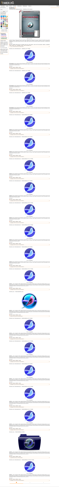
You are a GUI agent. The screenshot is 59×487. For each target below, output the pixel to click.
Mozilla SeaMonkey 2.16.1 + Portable (27, 224)
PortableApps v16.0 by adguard (27, 9)
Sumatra (35, 44)
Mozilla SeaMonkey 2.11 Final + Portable (28, 459)
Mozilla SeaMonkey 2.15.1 (19, 291)
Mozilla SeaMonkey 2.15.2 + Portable (27, 268)
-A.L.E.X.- (12, 46)
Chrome (25, 45)
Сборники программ (19, 9)
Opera (19, 44)
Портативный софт (12, 9)
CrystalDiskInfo (48, 44)
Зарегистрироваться (3, 13)
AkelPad (13, 45)
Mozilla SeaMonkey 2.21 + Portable (27, 114)
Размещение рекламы (4, 37)
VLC (27, 44)
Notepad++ (32, 44)
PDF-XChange (28, 45)
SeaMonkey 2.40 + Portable (26, 48)
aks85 (11, 457)
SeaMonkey (44, 44)
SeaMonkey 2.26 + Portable (26, 70)
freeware (10, 45)
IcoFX (29, 44)
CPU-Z (15, 45)
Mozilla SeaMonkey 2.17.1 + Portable (27, 158)
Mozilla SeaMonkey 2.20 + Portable (27, 136)
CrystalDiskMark (19, 45)
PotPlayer (22, 45)
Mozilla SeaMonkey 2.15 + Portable (27, 318)
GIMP (37, 44)
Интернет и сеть (11, 48)
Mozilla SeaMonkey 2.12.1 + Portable (27, 409)
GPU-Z (26, 44)
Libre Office (14, 44)
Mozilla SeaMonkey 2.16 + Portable (27, 246)
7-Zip (21, 44)
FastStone (23, 44)
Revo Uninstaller (40, 44)
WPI (30, 45)
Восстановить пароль (3, 12)
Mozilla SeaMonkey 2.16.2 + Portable (27, 202)
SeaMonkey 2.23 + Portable (26, 92)
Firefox (11, 44)
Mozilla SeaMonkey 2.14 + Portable (27, 363)
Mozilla (11, 67)
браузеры (14, 67)
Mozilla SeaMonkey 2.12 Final (19, 431)
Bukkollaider (12, 68)
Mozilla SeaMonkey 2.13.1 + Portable (27, 386)
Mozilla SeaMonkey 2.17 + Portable (27, 180)
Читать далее (10, 43)
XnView (17, 44)
